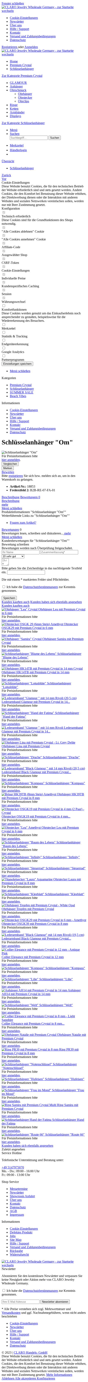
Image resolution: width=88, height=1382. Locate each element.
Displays (15, 116)
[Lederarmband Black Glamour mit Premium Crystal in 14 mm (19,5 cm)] (43, 935)
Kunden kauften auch (15, 602)
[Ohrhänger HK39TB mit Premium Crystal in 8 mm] (29, 794)
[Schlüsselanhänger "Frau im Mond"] (27, 1090)
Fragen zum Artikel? (23, 522)
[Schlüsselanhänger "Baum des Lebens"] (29, 842)
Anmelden (31, 47)
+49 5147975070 (13, 1167)
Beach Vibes (18, 396)
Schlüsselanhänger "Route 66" (65, 1134)
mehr (5, 504)
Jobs (13, 1236)
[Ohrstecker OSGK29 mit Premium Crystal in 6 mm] (33, 624)
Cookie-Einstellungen (24, 18)
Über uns (16, 25)
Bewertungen (30, 497)
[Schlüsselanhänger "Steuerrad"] (24, 868)
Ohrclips (23, 101)
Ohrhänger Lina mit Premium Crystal (26, 746)
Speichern (9, 598)
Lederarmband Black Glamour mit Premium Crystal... (36, 772)
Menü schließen (20, 371)
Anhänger (16, 86)
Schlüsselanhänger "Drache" (61, 757)
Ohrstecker (25, 97)
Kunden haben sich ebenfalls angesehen (56, 602)
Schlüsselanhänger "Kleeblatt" (64, 894)
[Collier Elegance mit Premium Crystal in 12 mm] (44, 953)
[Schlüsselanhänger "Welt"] (20, 1005)
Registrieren (10, 47)
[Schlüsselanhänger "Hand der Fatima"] (28, 713)
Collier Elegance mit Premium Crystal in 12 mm (33, 957)
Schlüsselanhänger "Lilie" (56, 979)
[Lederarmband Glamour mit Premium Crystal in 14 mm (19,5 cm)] (33, 727)
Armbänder (17, 112)
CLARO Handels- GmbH (30, 1352)
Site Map (15, 1239)
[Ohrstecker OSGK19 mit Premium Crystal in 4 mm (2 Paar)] (44, 812)
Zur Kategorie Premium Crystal (22, 75)
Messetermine (19, 1189)
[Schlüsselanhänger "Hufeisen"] (23, 1079)
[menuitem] (48, 18)
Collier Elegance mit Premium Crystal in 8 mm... (33, 1023)
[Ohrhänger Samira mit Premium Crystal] (22, 639)
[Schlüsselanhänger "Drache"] (22, 757)
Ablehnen (8, 1378)
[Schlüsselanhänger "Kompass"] (23, 783)
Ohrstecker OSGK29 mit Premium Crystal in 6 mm (40, 626)
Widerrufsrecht (19, 1254)
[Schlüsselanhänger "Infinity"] (22, 857)
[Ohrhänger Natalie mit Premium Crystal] (29, 1034)
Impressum (17, 1214)
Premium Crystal (21, 385)
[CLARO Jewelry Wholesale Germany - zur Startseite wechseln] (44, 11)
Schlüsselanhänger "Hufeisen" (64, 1079)
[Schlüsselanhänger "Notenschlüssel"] (27, 1064)
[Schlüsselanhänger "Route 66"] (23, 1134)
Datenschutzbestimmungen (40, 587)
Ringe (14, 105)
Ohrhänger (25, 94)
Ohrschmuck (18, 90)
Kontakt (15, 32)
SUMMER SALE (21, 392)
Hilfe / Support (19, 29)
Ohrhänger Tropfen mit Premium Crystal (28, 909)
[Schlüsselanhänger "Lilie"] (20, 979)
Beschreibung (10, 497)
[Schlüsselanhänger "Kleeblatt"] (23, 894)
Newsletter (17, 21)
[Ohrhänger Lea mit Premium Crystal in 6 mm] (20, 609)
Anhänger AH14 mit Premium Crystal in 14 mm (41, 992)
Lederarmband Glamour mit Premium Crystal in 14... (36, 702)
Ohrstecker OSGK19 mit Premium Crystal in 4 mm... (36, 816)
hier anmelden (11, 459)
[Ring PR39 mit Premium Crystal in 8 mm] (30, 1049)
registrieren (16, 476)
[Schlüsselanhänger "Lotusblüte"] (24, 683)
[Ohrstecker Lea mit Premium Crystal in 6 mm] (22, 827)
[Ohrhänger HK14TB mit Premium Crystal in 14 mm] (42, 668)
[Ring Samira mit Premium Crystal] (29, 1105)
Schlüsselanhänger (22, 388)
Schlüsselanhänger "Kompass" (65, 783)
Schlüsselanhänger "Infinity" (61, 857)
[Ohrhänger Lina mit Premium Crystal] (38, 742)
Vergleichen (10, 463)
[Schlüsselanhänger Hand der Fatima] (27, 1119)
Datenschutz (18, 40)
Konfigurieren (46, 1378)
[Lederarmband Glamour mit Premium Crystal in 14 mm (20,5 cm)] (39, 698)
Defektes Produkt (21, 1232)
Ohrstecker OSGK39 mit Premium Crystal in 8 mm (35, 923)
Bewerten (8, 472)
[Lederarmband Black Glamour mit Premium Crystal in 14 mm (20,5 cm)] (43, 768)
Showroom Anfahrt (22, 1196)
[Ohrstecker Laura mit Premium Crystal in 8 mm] (27, 879)
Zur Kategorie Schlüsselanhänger (23, 123)
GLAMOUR (18, 82)
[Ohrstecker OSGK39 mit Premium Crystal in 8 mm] (44, 920)
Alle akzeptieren (26, 1378)
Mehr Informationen (59, 1374)
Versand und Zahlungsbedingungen (33, 36)
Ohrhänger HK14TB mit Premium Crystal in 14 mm (35, 672)
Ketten (14, 108)
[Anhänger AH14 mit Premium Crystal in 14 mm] (35, 990)
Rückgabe (16, 1251)
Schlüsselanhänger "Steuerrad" (66, 868)
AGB (13, 1211)
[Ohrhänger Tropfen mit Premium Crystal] (38, 905)
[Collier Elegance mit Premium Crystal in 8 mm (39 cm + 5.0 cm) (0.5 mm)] (44, 1020)
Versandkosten (11, 1312)
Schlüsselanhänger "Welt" (56, 1005)
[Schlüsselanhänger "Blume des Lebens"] (29, 653)
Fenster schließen (13, 3)
